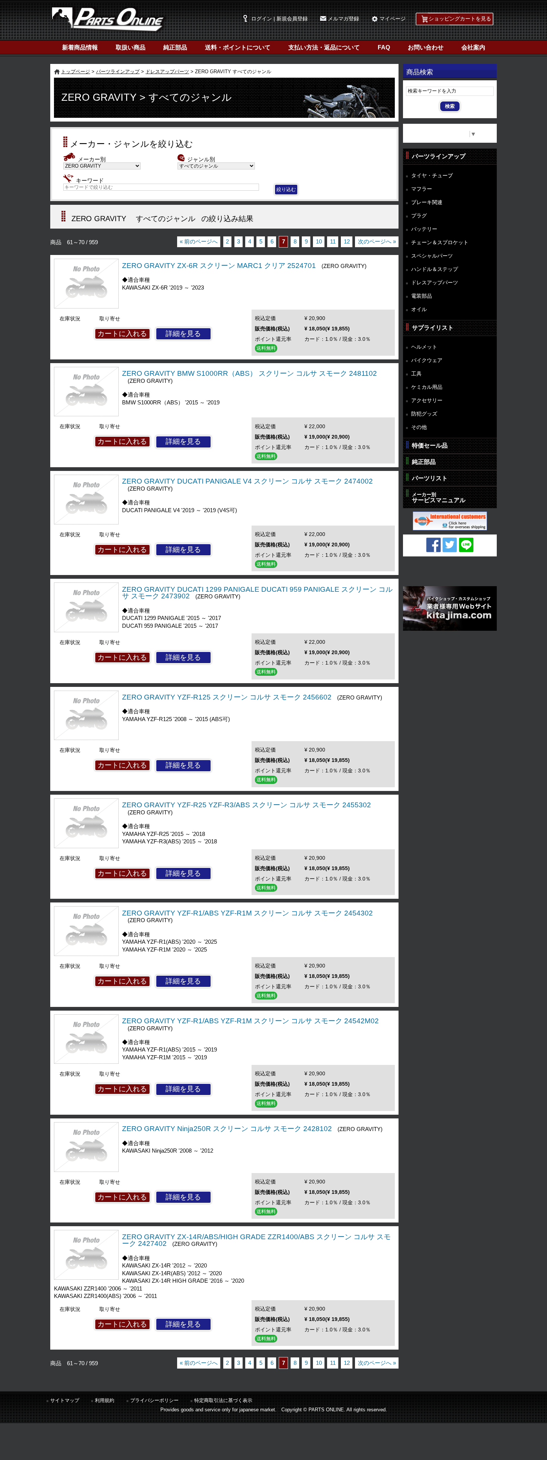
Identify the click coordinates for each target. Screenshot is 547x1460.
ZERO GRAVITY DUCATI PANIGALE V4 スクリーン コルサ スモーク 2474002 (247, 481)
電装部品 (421, 295)
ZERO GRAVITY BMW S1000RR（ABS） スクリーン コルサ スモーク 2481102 (249, 373)
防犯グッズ (424, 413)
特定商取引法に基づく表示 (223, 1400)
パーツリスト (430, 478)
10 (319, 242)
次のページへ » (377, 242)
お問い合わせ (426, 47)
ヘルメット (424, 346)
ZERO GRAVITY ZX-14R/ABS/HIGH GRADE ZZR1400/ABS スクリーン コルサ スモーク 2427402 (256, 1240)
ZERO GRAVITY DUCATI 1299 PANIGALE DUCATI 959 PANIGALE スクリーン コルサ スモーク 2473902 (257, 592)
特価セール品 (430, 445)
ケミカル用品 (426, 387)
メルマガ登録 (343, 19)
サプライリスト (433, 327)
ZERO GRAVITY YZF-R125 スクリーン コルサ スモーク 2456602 (227, 697)
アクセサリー (426, 400)
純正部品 (175, 47)
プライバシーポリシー (154, 1400)
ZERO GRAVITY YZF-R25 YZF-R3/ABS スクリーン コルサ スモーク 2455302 (246, 805)
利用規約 (104, 1400)
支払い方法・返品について (324, 47)
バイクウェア (426, 360)
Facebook (433, 544)
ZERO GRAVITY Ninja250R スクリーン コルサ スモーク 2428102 (227, 1129)
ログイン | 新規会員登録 (279, 19)
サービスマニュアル (439, 497)
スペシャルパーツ (432, 255)
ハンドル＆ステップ (434, 269)
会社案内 (473, 47)
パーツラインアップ (118, 71)
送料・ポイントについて (238, 47)
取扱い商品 (130, 47)
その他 (419, 427)
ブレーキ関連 (426, 202)
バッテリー (424, 229)
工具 (416, 373)
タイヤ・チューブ (432, 175)
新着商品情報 (80, 47)
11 (333, 242)
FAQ (384, 47)
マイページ (393, 19)
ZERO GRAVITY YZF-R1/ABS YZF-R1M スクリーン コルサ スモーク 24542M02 (250, 1021)
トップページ (75, 71)
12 (347, 242)
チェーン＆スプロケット (439, 242)
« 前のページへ (199, 242)
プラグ (419, 215)
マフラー (421, 188)
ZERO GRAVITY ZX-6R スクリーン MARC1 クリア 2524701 (219, 265)
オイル (419, 309)
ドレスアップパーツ (167, 71)
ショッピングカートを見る (460, 19)
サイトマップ (64, 1400)
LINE (466, 544)
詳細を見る (183, 333)
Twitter (449, 544)
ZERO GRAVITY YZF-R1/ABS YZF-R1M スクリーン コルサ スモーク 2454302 (247, 913)
